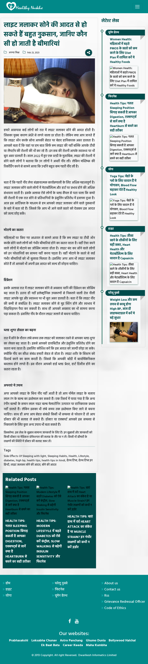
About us (111, 583)
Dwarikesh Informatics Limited (97, 655)
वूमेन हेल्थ (113, 32)
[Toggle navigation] (137, 6)
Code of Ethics (115, 608)
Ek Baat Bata (50, 645)
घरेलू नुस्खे (113, 293)
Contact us (112, 589)
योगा (110, 169)
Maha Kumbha (96, 645)
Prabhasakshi (18, 640)
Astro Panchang (71, 640)
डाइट (111, 229)
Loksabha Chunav (44, 640)
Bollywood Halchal (122, 640)
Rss (106, 595)
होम (8, 583)
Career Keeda (73, 645)
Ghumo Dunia (96, 640)
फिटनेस (112, 96)
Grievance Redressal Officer (124, 602)
